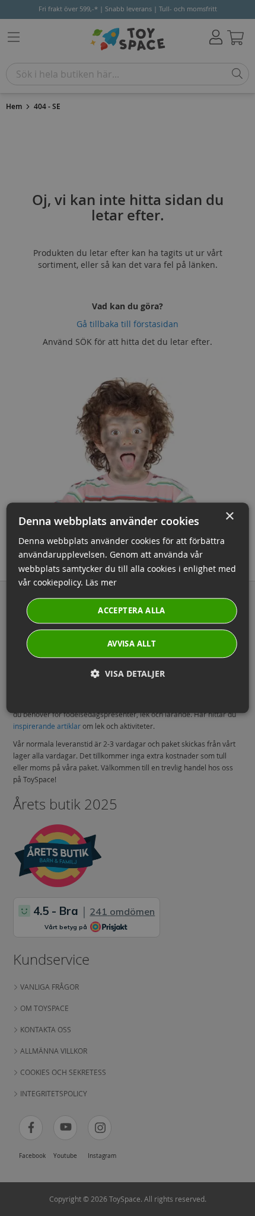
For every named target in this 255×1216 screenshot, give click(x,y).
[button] (128, 674)
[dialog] (128, 608)
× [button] (229, 516)
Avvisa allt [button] (131, 644)
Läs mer (101, 582)
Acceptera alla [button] (131, 610)
